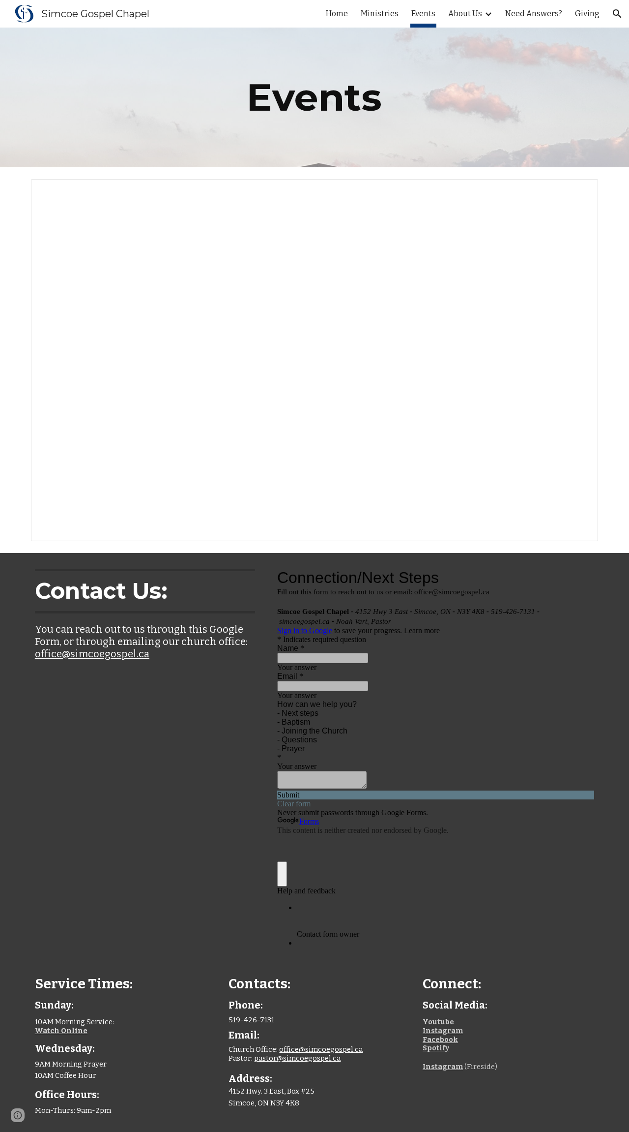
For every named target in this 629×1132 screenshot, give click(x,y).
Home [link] (337, 13)
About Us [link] (465, 13)
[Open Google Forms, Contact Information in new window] (579, 577)
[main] (314, 97)
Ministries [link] (380, 13)
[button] (617, 14)
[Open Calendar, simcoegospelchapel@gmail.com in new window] (579, 192)
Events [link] (423, 13)
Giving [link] (587, 13)
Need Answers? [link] (533, 13)
